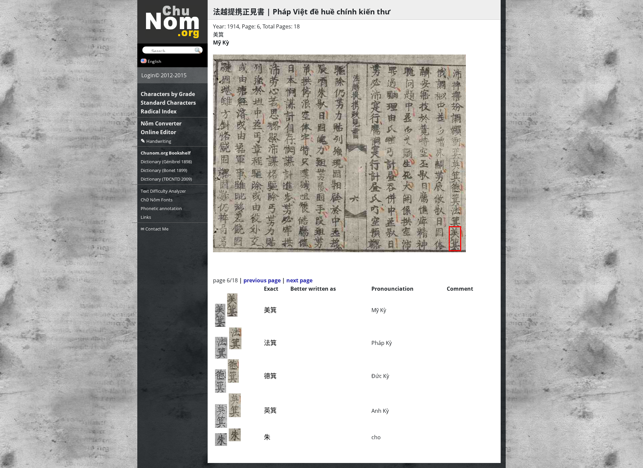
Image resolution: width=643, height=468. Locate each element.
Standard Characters (168, 102)
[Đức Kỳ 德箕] (455, 193)
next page (299, 280)
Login (148, 75)
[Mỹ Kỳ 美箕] (455, 238)
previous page (262, 280)
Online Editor (158, 132)
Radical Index (158, 111)
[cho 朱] (321, 92)
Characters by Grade (168, 94)
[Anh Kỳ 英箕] (456, 171)
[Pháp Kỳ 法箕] (455, 216)
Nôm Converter (161, 123)
